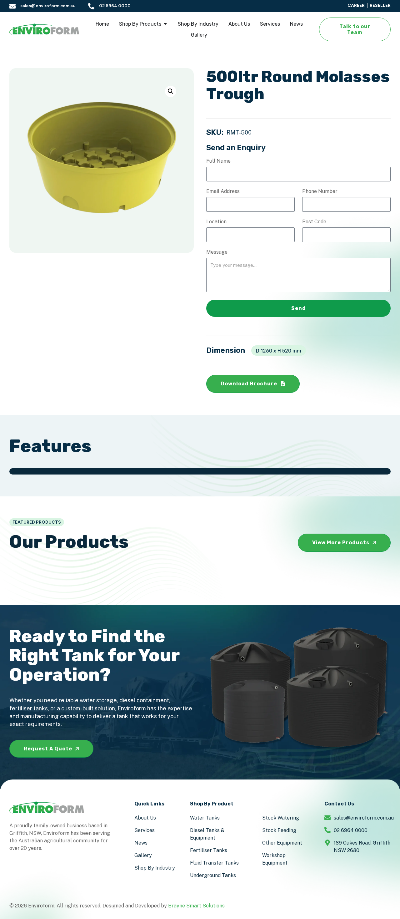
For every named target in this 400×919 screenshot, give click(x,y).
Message (217, 252)
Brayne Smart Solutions (196, 906)
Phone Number (320, 191)
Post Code (314, 222)
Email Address (223, 191)
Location (216, 222)
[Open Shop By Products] (165, 23)
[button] (170, 91)
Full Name (218, 161)
